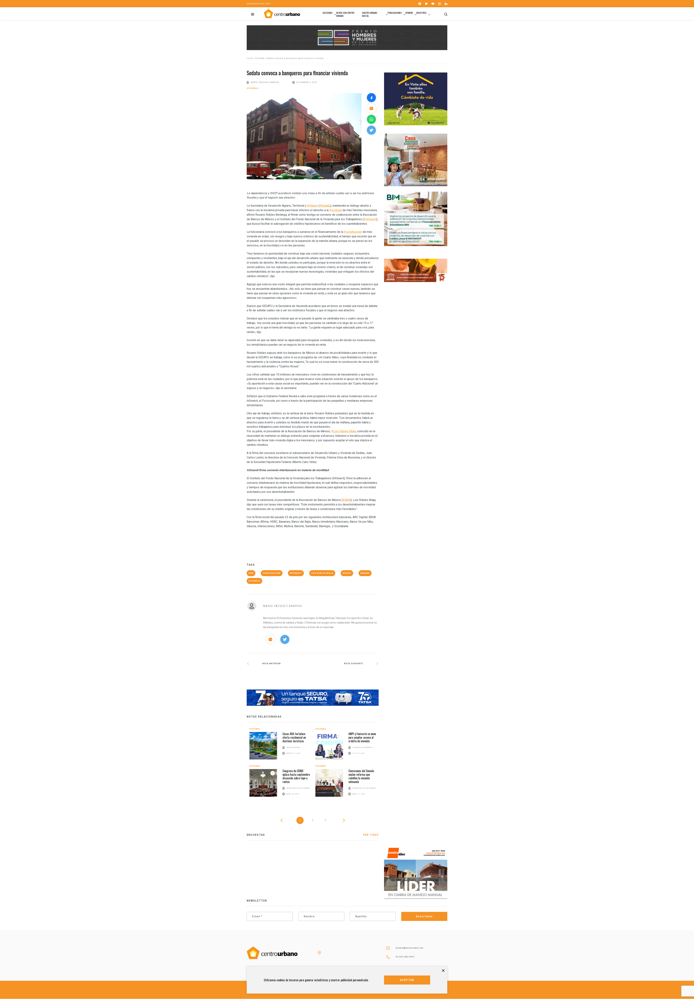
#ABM (347, 500)
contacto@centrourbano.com (409, 948)
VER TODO (371, 834)
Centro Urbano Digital (369, 14)
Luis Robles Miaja (322, 573)
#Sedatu (325, 205)
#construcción (353, 232)
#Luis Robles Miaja (343, 431)
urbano (365, 573)
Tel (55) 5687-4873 (405, 957)
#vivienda (335, 210)
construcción (272, 573)
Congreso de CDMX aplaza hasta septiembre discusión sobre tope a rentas (296, 776)
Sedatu (346, 573)
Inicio (250, 58)
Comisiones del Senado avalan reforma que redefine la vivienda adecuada (361, 776)
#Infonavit (369, 219)
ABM (251, 573)
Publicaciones (395, 12)
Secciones (328, 12)
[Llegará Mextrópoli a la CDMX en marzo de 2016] (280, 675)
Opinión (409, 12)
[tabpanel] (313, 766)
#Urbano (312, 205)
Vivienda (260, 58)
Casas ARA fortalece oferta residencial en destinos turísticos (294, 737)
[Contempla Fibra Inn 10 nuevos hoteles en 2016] (346, 675)
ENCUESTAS (256, 834)
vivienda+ (254, 581)
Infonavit (296, 573)
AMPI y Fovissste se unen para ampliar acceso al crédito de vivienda (362, 737)
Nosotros (421, 12)
